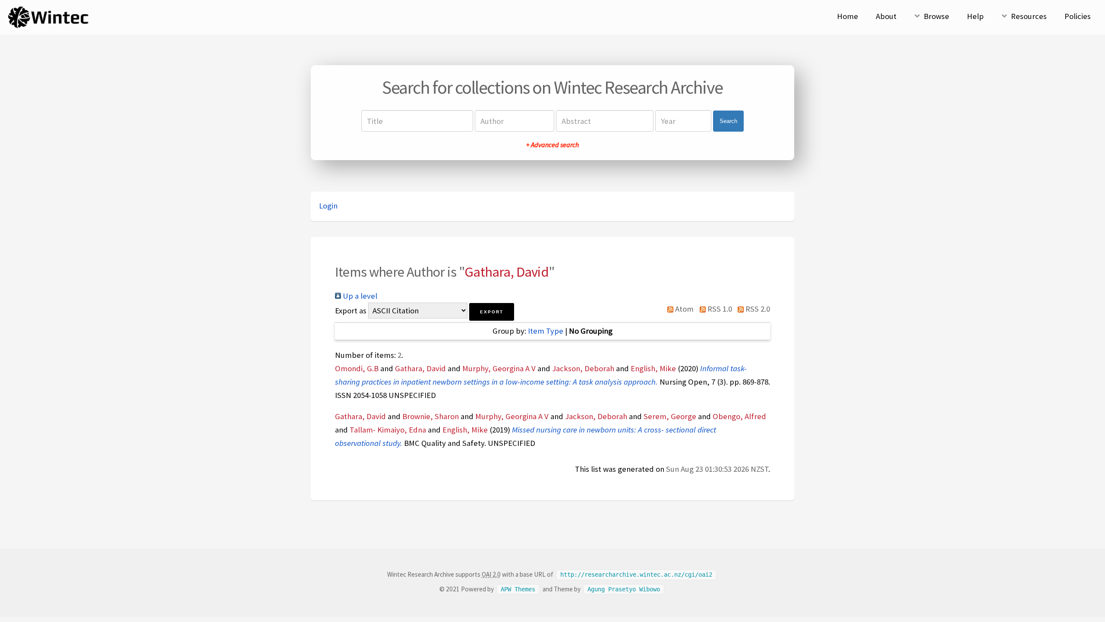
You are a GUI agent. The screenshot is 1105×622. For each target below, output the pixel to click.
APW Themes (518, 589)
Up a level (359, 296)
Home (847, 16)
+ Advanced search (552, 144)
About (886, 16)
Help (975, 16)
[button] (491, 312)
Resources (1029, 16)
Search (728, 121)
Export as (350, 311)
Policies (1077, 16)
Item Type (545, 331)
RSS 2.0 (757, 309)
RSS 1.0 (719, 309)
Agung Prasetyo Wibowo (623, 589)
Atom (683, 309)
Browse (936, 16)
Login (328, 206)
